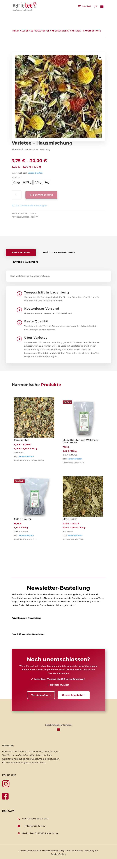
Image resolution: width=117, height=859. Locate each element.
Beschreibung (21, 252)
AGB (68, 850)
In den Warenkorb (41, 195)
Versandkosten (35, 173)
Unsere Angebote (72, 695)
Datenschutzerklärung (53, 850)
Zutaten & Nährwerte (25, 262)
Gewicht (17, 177)
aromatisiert (60, 31)
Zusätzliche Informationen (59, 252)
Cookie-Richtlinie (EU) (30, 850)
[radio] (16, 182)
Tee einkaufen (39, 695)
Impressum (77, 850)
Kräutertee (42, 31)
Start (15, 31)
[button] (29, 206)
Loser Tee (27, 31)
